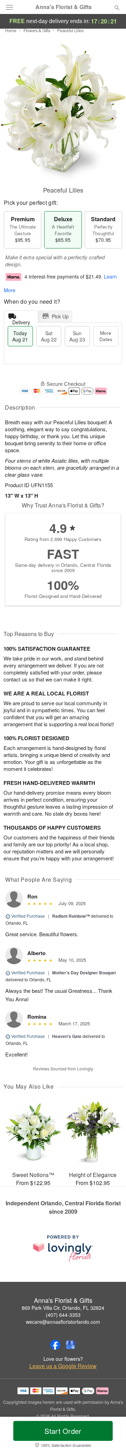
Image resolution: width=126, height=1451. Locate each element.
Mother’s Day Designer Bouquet (84, 972)
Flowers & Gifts (36, 30)
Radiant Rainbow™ (71, 916)
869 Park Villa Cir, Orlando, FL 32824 (63, 1307)
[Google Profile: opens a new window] (71, 1345)
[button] (111, 1435)
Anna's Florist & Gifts (63, 7)
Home (10, 30)
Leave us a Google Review (63, 1366)
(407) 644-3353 (63, 1314)
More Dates (105, 336)
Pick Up (60, 316)
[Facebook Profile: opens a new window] (55, 1345)
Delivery (21, 321)
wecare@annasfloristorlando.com (63, 1321)
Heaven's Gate (67, 1036)
